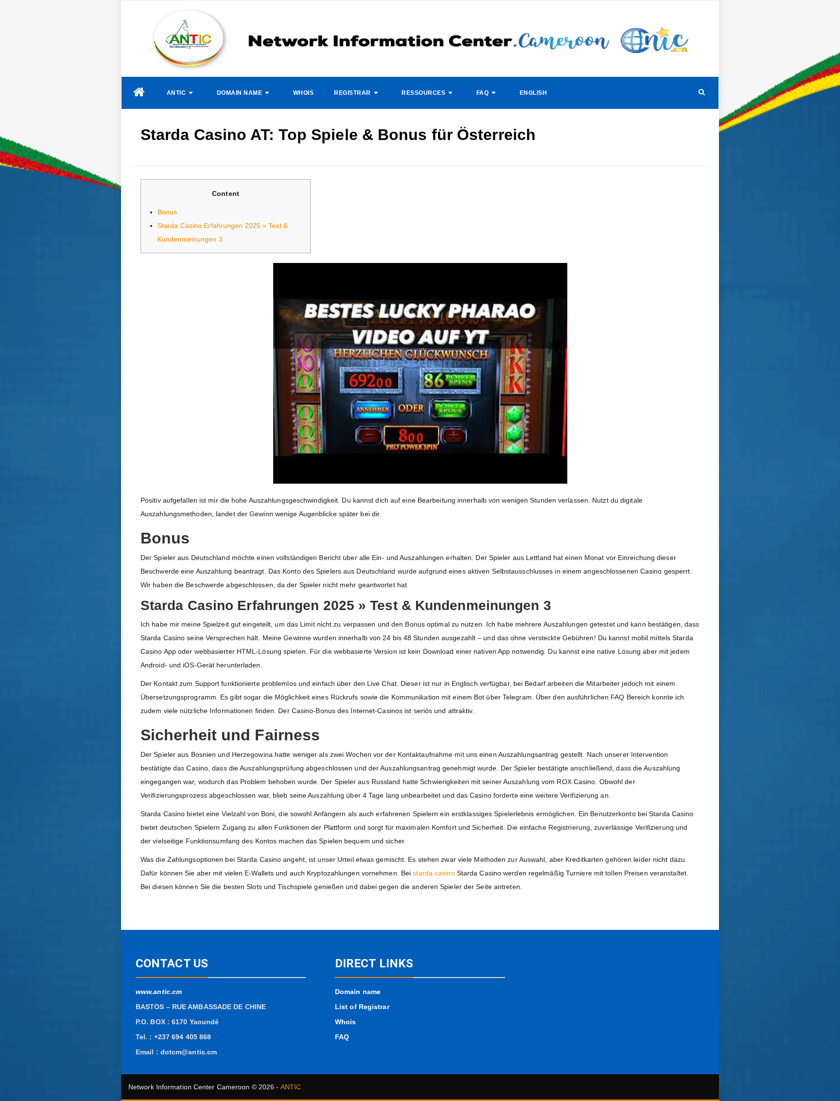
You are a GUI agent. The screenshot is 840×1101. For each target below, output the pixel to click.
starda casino (434, 873)
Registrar (352, 92)
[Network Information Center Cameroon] (139, 92)
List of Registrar (362, 1007)
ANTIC (176, 92)
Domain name (239, 92)
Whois (303, 92)
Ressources (423, 92)
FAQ (482, 92)
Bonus (167, 212)
